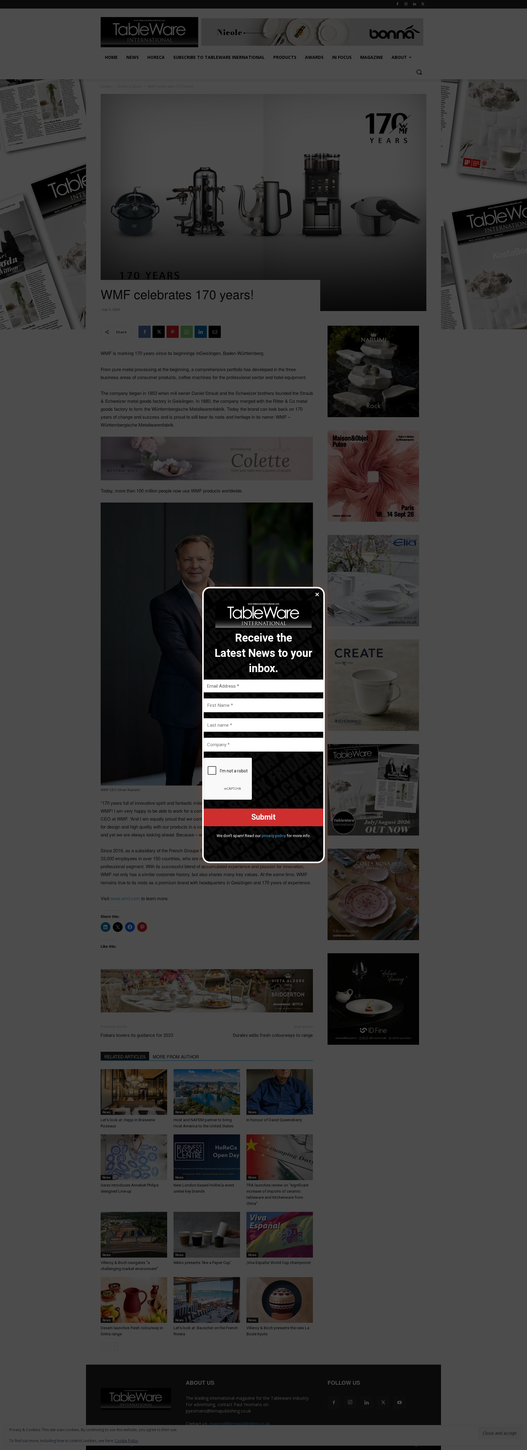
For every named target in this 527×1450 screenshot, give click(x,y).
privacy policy (274, 835)
